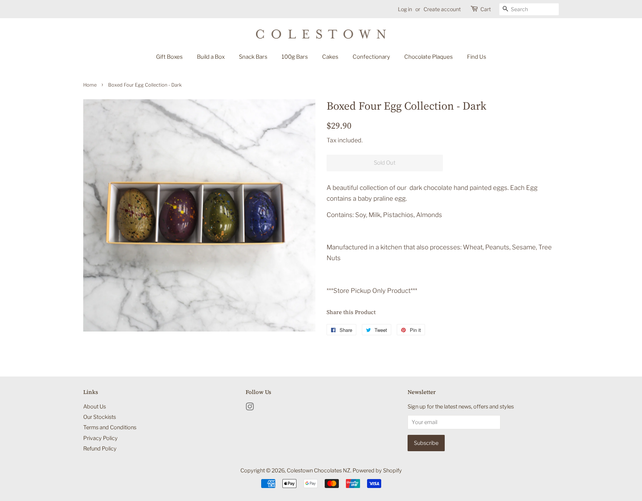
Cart (485, 9)
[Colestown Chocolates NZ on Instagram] (250, 408)
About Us (94, 406)
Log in (405, 9)
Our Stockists (99, 417)
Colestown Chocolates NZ (318, 470)
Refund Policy (100, 448)
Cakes (330, 57)
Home (90, 85)
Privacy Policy (100, 438)
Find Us (476, 57)
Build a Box (211, 57)
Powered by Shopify (377, 470)
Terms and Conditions (109, 427)
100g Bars (295, 57)
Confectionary (371, 57)
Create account (442, 9)
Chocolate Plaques (428, 57)
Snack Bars (253, 57)
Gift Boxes (169, 57)
